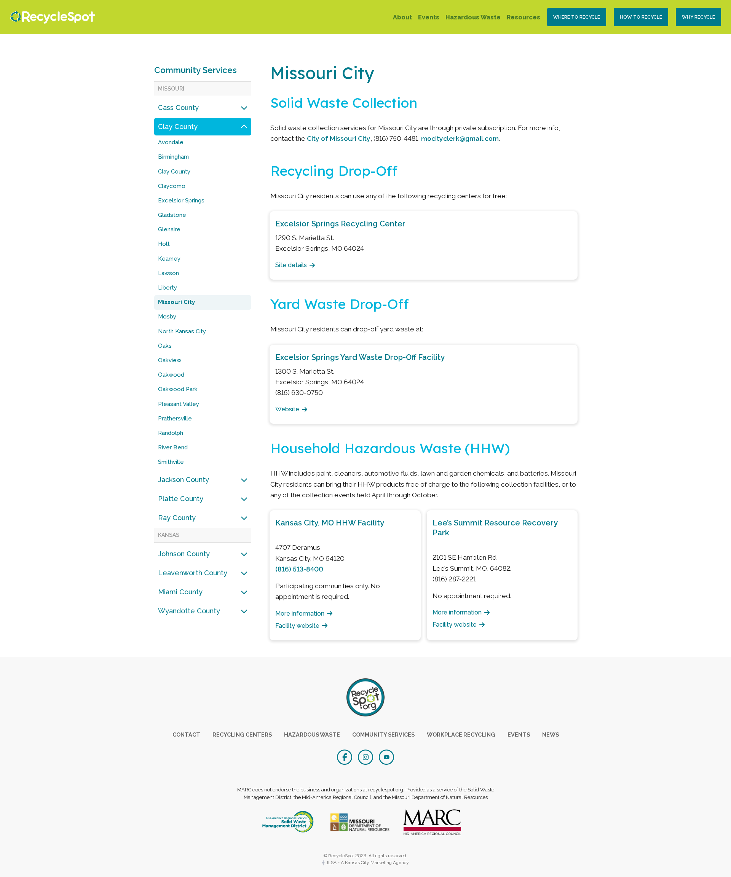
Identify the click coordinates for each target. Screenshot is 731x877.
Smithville (171, 461)
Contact (186, 734)
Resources (523, 17)
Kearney (169, 258)
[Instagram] (366, 756)
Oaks (165, 345)
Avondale (171, 142)
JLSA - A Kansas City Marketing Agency (367, 862)
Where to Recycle (576, 17)
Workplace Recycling (461, 734)
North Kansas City (182, 331)
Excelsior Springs (181, 200)
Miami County (180, 592)
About (402, 17)
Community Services (195, 70)
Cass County (178, 107)
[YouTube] (386, 756)
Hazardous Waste (473, 17)
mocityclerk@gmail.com (460, 138)
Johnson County (184, 554)
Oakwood (171, 374)
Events (428, 17)
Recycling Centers (242, 734)
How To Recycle (641, 17)
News (550, 734)
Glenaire (169, 229)
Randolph (170, 433)
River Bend (173, 447)
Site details (291, 265)
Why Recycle (698, 17)
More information (299, 613)
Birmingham (173, 156)
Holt (164, 243)
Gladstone (172, 215)
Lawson (168, 273)
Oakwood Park (178, 389)
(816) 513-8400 (299, 569)
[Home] (51, 17)
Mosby (167, 316)
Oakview (169, 360)
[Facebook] (345, 756)
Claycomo (171, 186)
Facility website (297, 625)
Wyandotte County (189, 611)
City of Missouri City (338, 138)
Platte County (180, 499)
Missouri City (176, 302)
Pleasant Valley (178, 404)
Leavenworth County (192, 573)
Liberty (167, 287)
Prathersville (175, 418)
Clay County (178, 127)
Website (287, 409)
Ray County (177, 518)
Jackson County (183, 480)
